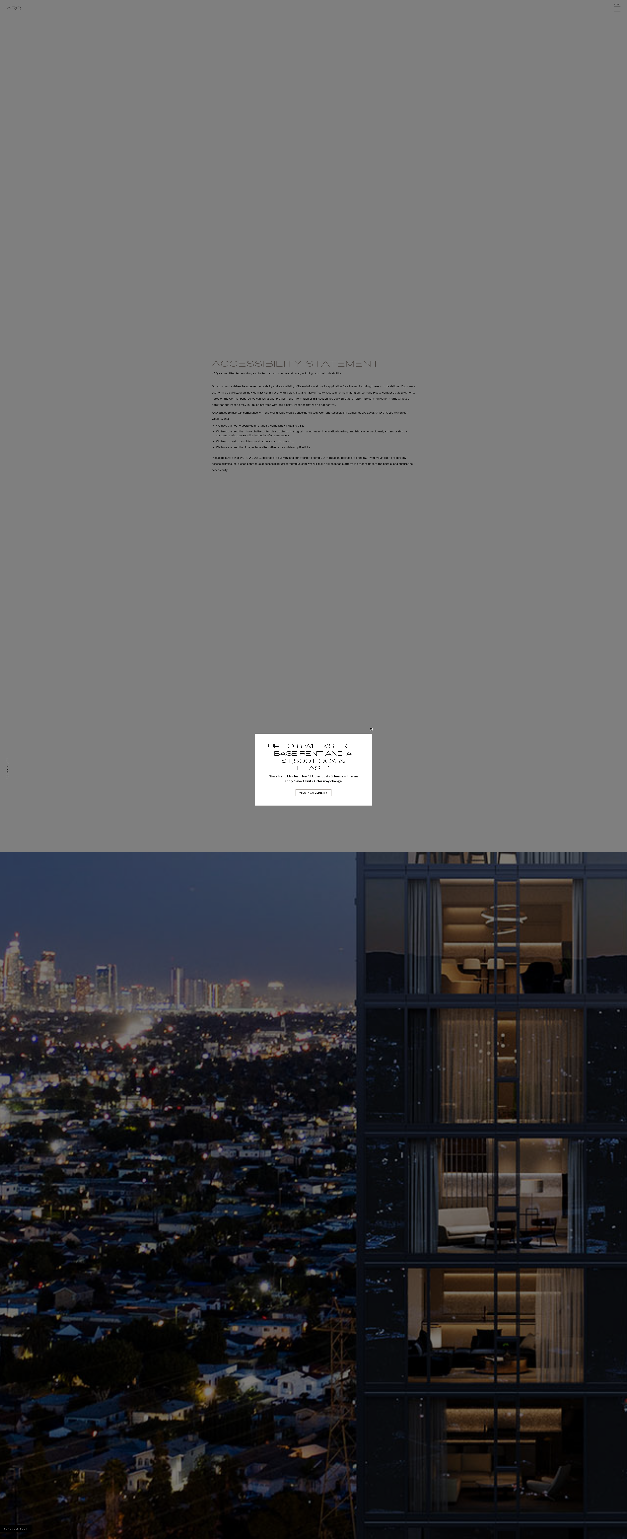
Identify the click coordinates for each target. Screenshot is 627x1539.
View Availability (313, 792)
